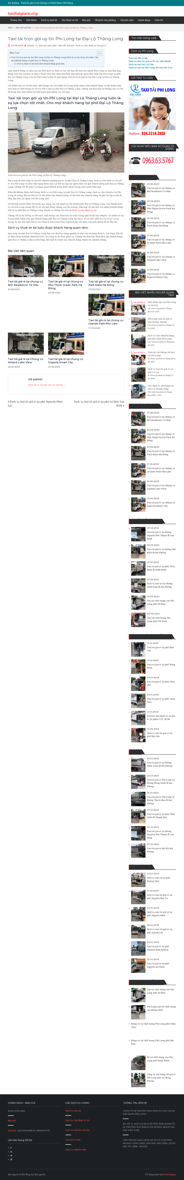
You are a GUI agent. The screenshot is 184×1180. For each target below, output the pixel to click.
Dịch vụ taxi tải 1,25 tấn (77, 1130)
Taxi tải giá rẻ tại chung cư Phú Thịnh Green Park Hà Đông (65, 285)
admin (30, 45)
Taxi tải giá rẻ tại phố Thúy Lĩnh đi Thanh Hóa (161, 816)
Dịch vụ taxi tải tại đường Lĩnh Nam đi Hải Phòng (160, 585)
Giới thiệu (31, 20)
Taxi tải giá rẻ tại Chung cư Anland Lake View (25, 361)
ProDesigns (169, 1174)
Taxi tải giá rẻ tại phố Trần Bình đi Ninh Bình (161, 568)
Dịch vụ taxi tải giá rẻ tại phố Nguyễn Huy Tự (159, 897)
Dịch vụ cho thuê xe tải (77, 1120)
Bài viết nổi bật (66, 45)
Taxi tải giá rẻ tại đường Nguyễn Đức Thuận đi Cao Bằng (160, 535)
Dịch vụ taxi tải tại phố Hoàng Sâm (158, 879)
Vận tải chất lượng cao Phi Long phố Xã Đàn (160, 602)
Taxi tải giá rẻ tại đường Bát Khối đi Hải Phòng (161, 551)
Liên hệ (159, 20)
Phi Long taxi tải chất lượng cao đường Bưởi (161, 1008)
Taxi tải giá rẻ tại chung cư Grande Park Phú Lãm (48, 3)
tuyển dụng (144, 20)
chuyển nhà (127, 20)
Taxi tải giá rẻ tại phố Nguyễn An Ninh (158, 965)
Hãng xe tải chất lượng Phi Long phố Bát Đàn (152, 1042)
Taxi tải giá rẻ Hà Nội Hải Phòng (160, 850)
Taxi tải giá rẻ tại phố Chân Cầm (161, 700)
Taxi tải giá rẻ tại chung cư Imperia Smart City (65, 361)
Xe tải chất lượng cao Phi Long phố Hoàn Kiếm (160, 1059)
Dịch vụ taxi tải (49, 20)
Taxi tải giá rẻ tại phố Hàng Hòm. (161, 666)
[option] (65, 3)
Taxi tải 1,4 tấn (72, 1140)
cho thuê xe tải (69, 20)
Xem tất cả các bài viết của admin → (47, 385)
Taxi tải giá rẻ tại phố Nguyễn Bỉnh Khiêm (158, 948)
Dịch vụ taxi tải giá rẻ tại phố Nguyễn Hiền (159, 914)
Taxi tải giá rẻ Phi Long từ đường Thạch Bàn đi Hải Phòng (160, 800)
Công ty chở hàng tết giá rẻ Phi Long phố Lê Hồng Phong (161, 1077)
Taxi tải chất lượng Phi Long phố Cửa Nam (158, 619)
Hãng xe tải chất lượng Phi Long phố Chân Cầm (153, 1025)
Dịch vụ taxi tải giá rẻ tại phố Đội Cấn (159, 735)
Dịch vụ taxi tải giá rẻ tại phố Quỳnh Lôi (159, 931)
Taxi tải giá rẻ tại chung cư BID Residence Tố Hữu (25, 283)
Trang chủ (16, 20)
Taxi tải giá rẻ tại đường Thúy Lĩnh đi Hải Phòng (159, 764)
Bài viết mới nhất (48, 45)
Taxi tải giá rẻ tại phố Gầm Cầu (161, 683)
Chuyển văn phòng (105, 20)
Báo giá (86, 20)
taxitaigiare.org (23, 13)
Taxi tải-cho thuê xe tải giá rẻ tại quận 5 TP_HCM (161, 718)
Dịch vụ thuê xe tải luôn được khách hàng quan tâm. (41, 64)
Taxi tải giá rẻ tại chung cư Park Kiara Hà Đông (105, 283)
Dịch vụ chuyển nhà (75, 1149)
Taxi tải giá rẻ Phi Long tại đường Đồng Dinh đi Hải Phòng (161, 783)
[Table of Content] (99, 53)
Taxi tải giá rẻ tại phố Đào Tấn (160, 649)
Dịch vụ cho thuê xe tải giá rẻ (91, 45)
